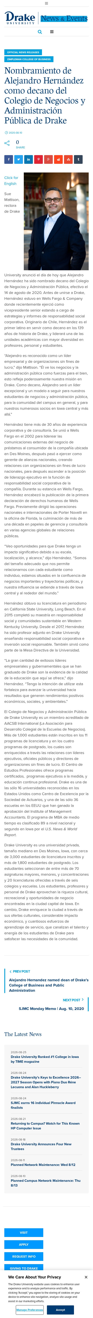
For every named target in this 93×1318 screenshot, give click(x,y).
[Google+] (48, 159)
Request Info (23, 1256)
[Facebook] (8, 159)
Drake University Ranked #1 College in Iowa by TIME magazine (45, 1059)
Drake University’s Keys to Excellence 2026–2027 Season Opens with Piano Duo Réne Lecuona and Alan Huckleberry (46, 1082)
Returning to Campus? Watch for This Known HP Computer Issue (45, 1126)
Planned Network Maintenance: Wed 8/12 (43, 1164)
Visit (24, 1232)
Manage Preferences (29, 1310)
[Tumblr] (78, 159)
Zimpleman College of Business (29, 59)
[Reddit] (58, 159)
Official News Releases (23, 52)
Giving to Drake (24, 1268)
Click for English (11, 180)
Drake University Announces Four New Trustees (41, 1146)
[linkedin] (28, 159)
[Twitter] (18, 159)
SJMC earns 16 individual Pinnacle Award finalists (43, 1105)
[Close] (86, 1277)
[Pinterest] (38, 159)
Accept (60, 1310)
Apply (24, 1244)
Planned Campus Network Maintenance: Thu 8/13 (45, 1183)
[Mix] (68, 159)
